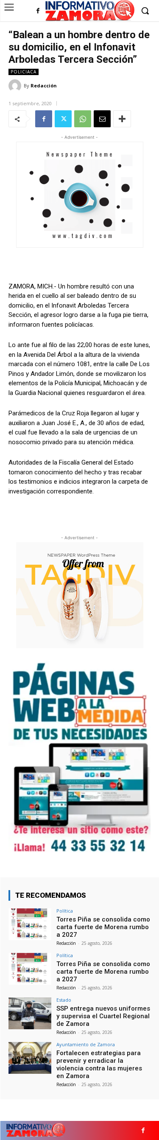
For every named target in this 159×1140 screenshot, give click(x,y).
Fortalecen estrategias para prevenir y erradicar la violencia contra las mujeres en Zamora (99, 1064)
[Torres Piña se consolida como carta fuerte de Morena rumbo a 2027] (29, 924)
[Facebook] (38, 11)
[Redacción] (16, 85)
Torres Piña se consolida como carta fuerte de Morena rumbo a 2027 (103, 927)
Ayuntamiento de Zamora (85, 1044)
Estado (63, 999)
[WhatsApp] (82, 118)
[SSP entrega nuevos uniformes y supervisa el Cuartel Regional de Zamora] (29, 1013)
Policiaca (23, 72)
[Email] (102, 118)
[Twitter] (63, 118)
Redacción (44, 85)
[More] (122, 118)
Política (64, 910)
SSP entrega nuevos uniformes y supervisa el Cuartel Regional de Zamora (103, 1016)
